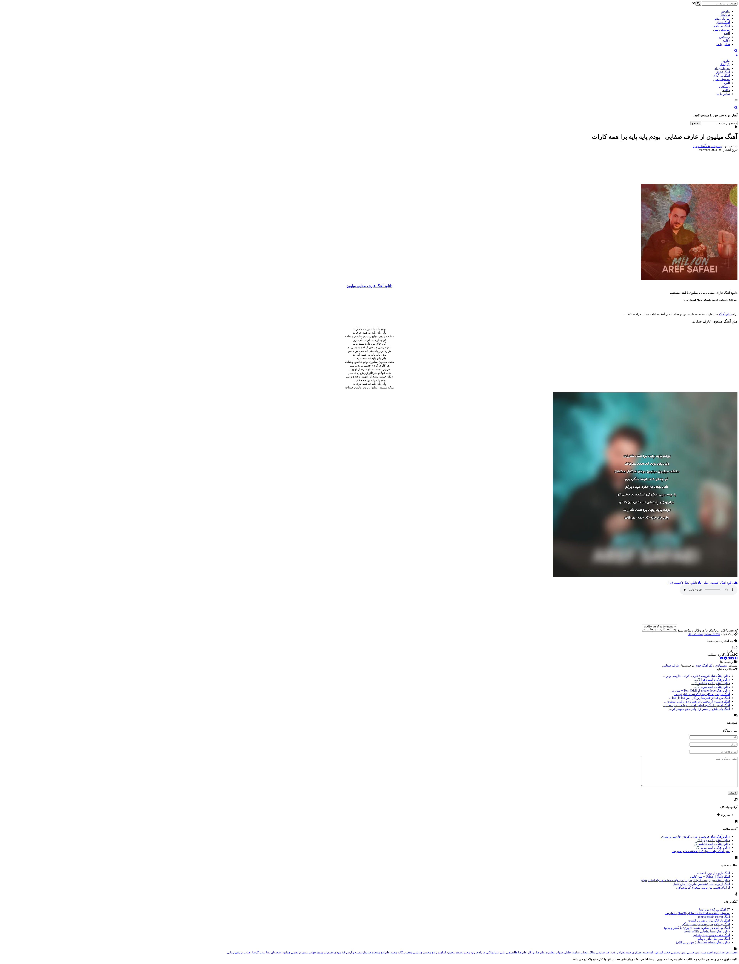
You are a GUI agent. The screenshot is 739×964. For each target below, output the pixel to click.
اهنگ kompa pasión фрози (713, 916)
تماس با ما (723, 44)
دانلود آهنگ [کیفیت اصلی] (718, 582)
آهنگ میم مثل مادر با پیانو (714, 938)
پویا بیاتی (264, 952)
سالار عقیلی (587, 952)
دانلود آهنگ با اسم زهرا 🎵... (712, 679)
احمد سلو (707, 952)
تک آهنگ (725, 15)
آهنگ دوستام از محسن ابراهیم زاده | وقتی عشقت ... (697, 701)
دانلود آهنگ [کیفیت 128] (682, 582)
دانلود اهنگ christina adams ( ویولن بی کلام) (703, 942)
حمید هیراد (625, 952)
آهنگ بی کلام (722, 26)
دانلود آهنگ (724, 314)
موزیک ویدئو (722, 18)
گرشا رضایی (251, 952)
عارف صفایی (671, 665)
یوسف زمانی (235, 952)
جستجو (696, 123)
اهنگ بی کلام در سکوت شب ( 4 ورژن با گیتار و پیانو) (697, 927)
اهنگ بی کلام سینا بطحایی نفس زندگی (706, 924)
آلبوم (727, 33)
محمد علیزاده (389, 952)
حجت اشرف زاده (659, 952)
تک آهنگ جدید (701, 146)
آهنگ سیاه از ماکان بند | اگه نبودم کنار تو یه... (702, 694)
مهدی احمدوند (332, 952)
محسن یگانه (405, 952)
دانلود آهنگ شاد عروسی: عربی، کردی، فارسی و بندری (695, 836)
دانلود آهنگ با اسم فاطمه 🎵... (710, 683)
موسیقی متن (721, 29)
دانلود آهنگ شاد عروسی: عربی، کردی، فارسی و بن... (696, 675)
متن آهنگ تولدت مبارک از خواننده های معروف (701, 851)
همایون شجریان (280, 952)
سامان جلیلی (572, 952)
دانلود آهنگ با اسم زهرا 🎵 (713, 840)
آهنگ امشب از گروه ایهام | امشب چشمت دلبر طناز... (696, 705)
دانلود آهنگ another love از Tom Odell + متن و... (700, 690)
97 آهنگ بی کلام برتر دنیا (714, 909)
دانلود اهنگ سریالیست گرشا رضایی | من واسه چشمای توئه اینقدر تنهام (685, 880)
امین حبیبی (693, 952)
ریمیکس (724, 36)
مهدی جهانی (315, 952)
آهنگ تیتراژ (723, 22)
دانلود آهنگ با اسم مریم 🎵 (713, 847)
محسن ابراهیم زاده (443, 952)
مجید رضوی (463, 952)
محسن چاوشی (422, 952)
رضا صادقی (603, 952)
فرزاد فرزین (478, 952)
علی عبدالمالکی (495, 952)
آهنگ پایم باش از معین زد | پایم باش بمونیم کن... (699, 708)
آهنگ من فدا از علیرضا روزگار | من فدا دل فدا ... (699, 697)
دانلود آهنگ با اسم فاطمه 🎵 (712, 843)
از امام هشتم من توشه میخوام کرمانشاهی (703, 887)
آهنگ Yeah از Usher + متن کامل (710, 876)
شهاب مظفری (554, 952)
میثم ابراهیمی (299, 952)
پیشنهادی (716, 146)
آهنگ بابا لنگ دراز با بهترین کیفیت (709, 920)
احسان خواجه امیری (725, 952)
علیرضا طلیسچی (516, 952)
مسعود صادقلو (371, 952)
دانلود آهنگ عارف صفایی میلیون (369, 286)
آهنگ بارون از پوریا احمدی (713, 873)
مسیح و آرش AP (352, 952)
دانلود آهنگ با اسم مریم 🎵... (712, 686)
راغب (614, 952)
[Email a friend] (721, 658)
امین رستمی (678, 952)
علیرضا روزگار (536, 952)
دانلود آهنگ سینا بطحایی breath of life (707, 931)
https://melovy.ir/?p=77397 (704, 634)
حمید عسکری (640, 952)
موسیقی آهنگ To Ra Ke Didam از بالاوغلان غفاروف (697, 913)
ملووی (725, 11)
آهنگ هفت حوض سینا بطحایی (711, 935)
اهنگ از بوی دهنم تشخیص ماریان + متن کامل (701, 883)
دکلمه (726, 40)
